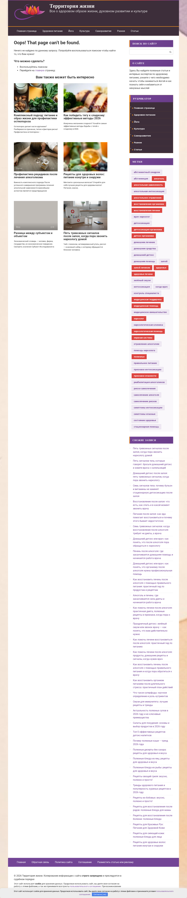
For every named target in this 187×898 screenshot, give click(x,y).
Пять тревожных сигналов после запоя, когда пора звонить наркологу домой (85, 236)
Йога (71, 31)
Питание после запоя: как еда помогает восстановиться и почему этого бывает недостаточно (152, 517)
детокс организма (144, 235)
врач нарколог (142, 216)
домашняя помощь (144, 261)
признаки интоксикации (147, 369)
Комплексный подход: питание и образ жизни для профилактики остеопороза (35, 118)
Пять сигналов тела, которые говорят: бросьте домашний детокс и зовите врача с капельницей (152, 464)
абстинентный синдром (147, 172)
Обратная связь (40, 862)
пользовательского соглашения (85, 886)
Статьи (134, 31)
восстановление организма (149, 204)
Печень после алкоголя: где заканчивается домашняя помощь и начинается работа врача (153, 555)
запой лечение (142, 267)
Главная (21, 862)
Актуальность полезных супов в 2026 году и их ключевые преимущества (150, 714)
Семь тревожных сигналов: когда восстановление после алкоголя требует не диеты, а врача (151, 530)
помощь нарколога (144, 350)
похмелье (139, 356)
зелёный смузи (142, 280)
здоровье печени (143, 274)
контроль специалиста (146, 293)
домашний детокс (144, 255)
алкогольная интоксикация (149, 191)
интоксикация (142, 286)
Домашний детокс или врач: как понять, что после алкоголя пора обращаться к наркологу (151, 542)
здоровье (161, 267)
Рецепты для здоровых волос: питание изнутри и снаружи (84, 176)
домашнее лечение (144, 242)
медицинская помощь (146, 305)
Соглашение (85, 862)
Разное (121, 31)
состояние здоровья (145, 420)
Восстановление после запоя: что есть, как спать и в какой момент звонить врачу (151, 505)
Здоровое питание (52, 31)
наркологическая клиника (148, 324)
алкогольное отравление (147, 197)
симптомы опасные (144, 414)
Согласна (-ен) (100, 894)
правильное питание (145, 363)
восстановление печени (147, 210)
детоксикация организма (148, 229)
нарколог (139, 318)
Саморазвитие (103, 31)
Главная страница (27, 31)
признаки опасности (145, 375)
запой (164, 261)
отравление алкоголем (146, 344)
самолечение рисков (145, 401)
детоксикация (141, 223)
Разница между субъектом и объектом (33, 234)
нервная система (143, 337)
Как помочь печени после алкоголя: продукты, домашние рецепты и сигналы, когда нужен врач (152, 655)
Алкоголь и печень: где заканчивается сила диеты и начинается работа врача (148, 599)
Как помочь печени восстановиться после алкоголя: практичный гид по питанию (152, 643)
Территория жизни (72, 5)
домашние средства (145, 248)
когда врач (162, 286)
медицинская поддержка (147, 299)
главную (39, 70)
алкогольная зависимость (148, 184)
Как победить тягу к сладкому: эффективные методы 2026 (84, 117)
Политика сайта (63, 862)
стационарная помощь (146, 426)
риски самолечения (144, 388)
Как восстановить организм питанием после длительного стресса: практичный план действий (153, 684)
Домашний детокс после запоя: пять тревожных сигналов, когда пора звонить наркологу (151, 477)
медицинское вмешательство (150, 312)
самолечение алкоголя (146, 394)
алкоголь (159, 178)
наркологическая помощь (148, 331)
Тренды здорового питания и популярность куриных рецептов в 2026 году (152, 789)
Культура (84, 31)
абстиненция (141, 178)
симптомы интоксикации (148, 407)
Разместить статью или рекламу (115, 862)
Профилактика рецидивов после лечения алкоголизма (35, 176)
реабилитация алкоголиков (149, 382)
